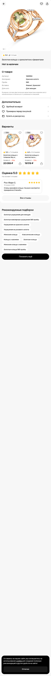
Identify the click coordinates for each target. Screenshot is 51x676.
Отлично (25, 669)
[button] (25, 71)
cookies (19, 661)
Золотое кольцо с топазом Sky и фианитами (10, 156)
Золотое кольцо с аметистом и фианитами (32, 156)
